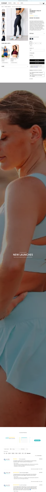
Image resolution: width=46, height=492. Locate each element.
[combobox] (16, 449)
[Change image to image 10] (3, 20)
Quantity (31, 55)
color (22, 453)
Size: (31, 41)
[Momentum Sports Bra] (6, 51)
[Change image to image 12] (3, 32)
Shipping (31, 70)
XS (30, 43)
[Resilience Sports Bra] (15, 51)
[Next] (32, 1)
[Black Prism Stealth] (32, 39)
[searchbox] (7, 449)
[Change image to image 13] (3, 38)
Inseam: (32, 48)
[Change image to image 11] (3, 26)
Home (3, 6)
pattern (20, 453)
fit (4, 453)
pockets (9, 453)
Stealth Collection (8, 6)
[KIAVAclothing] (4, 3)
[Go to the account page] (42, 3)
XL (40, 43)
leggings (13, 453)
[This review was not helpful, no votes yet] (41, 469)
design (16, 453)
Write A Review (37, 440)
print (25, 453)
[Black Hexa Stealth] (30, 39)
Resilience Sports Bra (14, 58)
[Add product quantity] (33, 57)
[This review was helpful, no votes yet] (39, 469)
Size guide (32, 52)
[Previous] (14, 1)
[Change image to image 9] (3, 14)
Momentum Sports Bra (5, 58)
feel (6, 453)
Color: (34, 37)
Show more (28, 453)
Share (32, 78)
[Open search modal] (40, 3)
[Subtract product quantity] (30, 57)
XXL (31, 45)
